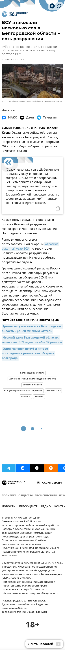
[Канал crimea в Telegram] (9, 468)
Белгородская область (32, 373)
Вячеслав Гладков (32, 384)
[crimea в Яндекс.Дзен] (37, 468)
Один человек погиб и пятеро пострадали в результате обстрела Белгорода (28, 354)
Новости (39, 396)
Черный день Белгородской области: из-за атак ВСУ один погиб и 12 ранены (32, 340)
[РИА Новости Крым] (15, 14)
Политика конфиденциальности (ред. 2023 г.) (30, 548)
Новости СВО (53, 390)
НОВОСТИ (9, 507)
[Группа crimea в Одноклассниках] (51, 468)
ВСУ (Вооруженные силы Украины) (23, 390)
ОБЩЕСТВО (25, 496)
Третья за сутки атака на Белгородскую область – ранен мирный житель (32, 329)
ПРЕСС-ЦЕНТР (28, 507)
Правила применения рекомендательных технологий (28, 554)
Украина (26, 396)
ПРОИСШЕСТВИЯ (46, 496)
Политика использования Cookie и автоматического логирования (24, 542)
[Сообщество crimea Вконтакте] (23, 468)
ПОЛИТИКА (9, 496)
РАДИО (46, 507)
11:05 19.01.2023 (10, 59)
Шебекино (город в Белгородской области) (32, 378)
